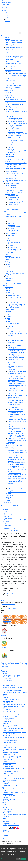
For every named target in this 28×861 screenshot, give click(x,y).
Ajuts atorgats (7, 764)
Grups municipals (8, 701)
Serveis (5, 777)
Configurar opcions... (6, 858)
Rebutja (19, 858)
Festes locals (6, 702)
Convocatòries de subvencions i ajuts (13, 761)
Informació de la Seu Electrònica (12, 713)
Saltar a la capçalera (7, 1)
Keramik (5, 509)
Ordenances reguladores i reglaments (13, 768)
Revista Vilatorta (7, 518)
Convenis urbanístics (8, 759)
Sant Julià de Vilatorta (9, 795)
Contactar (3, 10)
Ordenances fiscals (8, 766)
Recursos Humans (8, 680)
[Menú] (1, 35)
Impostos (5, 783)
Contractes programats (9, 747)
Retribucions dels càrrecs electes (12, 690)
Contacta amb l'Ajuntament (10, 785)
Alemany (7, 19)
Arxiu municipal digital (9, 711)
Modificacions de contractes (11, 752)
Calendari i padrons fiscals (10, 733)
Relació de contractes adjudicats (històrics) (14, 749)
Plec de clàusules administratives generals (14, 732)
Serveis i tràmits (5, 770)
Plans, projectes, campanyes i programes (14, 704)
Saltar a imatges (6, 4)
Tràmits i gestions (8, 782)
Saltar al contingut (7, 2)
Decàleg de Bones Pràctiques (11, 530)
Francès (7, 21)
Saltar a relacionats (7, 6)
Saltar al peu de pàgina (8, 8)
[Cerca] (20, 33)
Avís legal (5, 839)
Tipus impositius (7, 735)
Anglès (7, 17)
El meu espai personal (9, 775)
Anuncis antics (7, 621)
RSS (4, 833)
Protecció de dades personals (11, 715)
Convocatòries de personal (10, 740)
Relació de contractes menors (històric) (13, 751)
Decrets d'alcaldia (8, 727)
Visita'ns (5, 797)
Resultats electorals (8, 718)
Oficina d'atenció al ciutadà (10, 771)
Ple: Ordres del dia (8, 721)
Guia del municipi (8, 794)
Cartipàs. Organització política (11, 677)
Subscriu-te (4, 647)
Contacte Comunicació (9, 528)
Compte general (7, 746)
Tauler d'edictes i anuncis (10, 725)
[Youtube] (15, 828)
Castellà (7, 16)
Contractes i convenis (9, 754)
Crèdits (5, 830)
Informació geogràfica (9, 799)
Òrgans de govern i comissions (11, 699)
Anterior (3, 666)
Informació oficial (5, 720)
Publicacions (6, 622)
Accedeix (3, 635)
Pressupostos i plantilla (9, 742)
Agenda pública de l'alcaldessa (11, 675)
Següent (7, 666)
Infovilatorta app (7, 516)
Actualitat (6, 506)
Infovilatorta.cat (7, 515)
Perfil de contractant (8, 744)
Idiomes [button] (5, 12)
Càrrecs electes (7, 678)
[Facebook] (13, 828)
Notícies (15, 505)
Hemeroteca (6, 527)
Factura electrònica (8, 773)
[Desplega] (10, 506)
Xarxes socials (7, 525)
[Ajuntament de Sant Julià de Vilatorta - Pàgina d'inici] (10, 29)
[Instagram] (18, 828)
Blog (4, 523)
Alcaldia (5, 673)
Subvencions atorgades (9, 763)
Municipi (3, 787)
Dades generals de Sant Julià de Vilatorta (14, 792)
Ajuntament (4, 671)
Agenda (5, 513)
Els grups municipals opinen (10, 716)
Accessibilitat (6, 832)
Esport (17, 663)
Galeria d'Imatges (8, 801)
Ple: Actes (5, 723)
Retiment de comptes (9, 685)
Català (7, 14)
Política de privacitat (8, 837)
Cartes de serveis (7, 709)
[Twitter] (10, 828)
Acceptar (24, 858)
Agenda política (7, 619)
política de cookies (14, 856)
